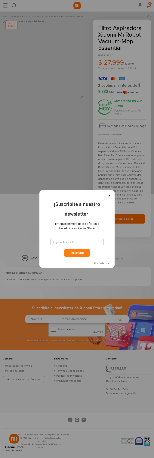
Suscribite (77, 253)
